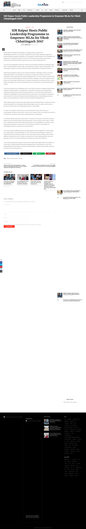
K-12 (24, 10)
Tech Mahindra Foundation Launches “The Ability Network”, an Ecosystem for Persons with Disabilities (43, 166)
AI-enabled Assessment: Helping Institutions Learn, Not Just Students (71, 76)
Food (78, 465)
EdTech (37, 10)
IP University (78, 441)
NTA (69, 445)
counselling (67, 425)
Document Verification (69, 427)
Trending (70, 45)
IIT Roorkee (79, 439)
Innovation (73, 441)
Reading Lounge (72, 471)
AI (42, 10)
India (68, 441)
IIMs (32, 27)
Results (77, 449)
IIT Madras (74, 439)
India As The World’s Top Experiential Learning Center (71, 82)
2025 (65, 419)
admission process (76, 419)
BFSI (63, 295)
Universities (69, 57)
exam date (79, 429)
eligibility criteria (73, 429)
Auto (79, 459)
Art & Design (74, 459)
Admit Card (72, 421)
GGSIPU (72, 433)
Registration (73, 449)
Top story (67, 32)
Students (20, 158)
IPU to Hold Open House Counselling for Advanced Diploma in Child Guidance (71, 191)
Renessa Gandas (29, 518)
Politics (66, 471)
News (19, 10)
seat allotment (72, 451)
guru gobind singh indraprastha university (72, 437)
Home (14, 10)
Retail (77, 471)
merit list (66, 443)
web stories (65, 10)
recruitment (67, 449)
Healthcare (65, 90)
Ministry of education (73, 443)
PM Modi (74, 447)
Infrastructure (78, 467)
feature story (69, 77)
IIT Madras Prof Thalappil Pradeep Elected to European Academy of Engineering (72, 300)
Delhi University (73, 425)
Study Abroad (67, 453)
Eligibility (66, 429)
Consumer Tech (74, 461)
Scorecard (66, 451)
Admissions (30, 10)
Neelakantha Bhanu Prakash (9, 185)
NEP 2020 (66, 445)
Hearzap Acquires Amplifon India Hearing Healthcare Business (72, 89)
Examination (72, 431)
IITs (63, 302)
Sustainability (67, 295)
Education (65, 45)
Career (51, 10)
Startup (66, 473)
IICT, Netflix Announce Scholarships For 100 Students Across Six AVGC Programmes (72, 50)
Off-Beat (56, 10)
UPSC (71, 453)
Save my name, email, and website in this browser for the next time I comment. (23, 224)
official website (75, 445)
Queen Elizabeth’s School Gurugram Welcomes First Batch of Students (71, 44)
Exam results (78, 431)
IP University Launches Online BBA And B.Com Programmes (71, 55)
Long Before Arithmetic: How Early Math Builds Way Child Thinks (16, 5)
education (9, 158)
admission (69, 419)
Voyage (76, 475)
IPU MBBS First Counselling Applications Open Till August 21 (72, 95)
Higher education (14, 158)
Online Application (68, 447)
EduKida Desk (27, 44)
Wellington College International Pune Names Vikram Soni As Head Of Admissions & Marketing (72, 37)
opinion (64, 32)
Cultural (66, 463)
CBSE (75, 423)
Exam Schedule (67, 433)
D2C (46, 10)
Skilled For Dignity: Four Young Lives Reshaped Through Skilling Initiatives (71, 294)
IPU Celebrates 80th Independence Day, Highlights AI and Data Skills (72, 198)
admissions (66, 421)
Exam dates (66, 431)
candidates (66, 423)
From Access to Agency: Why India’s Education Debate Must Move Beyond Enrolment (71, 69)
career (71, 423)
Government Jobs (68, 435)
